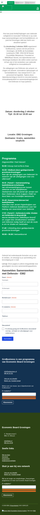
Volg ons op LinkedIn (10, 378)
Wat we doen (6, 455)
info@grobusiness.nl (10, 371)
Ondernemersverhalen (9, 460)
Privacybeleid (14, 505)
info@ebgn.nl (8, 441)
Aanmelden (8, 339)
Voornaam (5, 280)
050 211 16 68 (8, 443)
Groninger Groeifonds (30, 2)
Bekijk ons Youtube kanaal (12, 381)
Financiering (5, 459)
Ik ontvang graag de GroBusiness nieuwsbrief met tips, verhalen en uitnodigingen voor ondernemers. (20, 331)
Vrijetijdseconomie (19, 2)
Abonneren (7, 402)
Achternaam (5, 288)
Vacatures (5, 457)
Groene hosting (22, 511)
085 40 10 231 (8, 373)
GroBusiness (11, 2)
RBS (34, 511)
